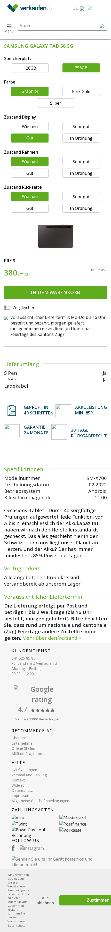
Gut (29, 138)
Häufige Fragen (24, 769)
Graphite (29, 91)
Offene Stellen (23, 748)
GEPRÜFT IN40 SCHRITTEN (38, 410)
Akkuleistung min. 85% (91, 410)
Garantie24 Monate (36, 430)
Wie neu (30, 126)
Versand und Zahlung (29, 774)
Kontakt (18, 780)
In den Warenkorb (55, 292)
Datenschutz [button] (16, 925)
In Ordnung (81, 138)
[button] (78, 8)
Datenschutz (22, 790)
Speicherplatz (18, 58)
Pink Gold (81, 91)
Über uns (19, 737)
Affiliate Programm (27, 753)
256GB (81, 68)
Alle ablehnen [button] (45, 900)
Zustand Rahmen (21, 152)
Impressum (21, 795)
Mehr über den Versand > (52, 638)
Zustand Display (20, 117)
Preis (9, 260)
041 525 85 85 (23, 658)
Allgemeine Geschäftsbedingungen (40, 800)
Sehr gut (81, 126)
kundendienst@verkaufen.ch (35, 663)
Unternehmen (23, 743)
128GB (29, 68)
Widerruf (19, 785)
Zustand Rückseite (23, 187)
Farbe (9, 82)
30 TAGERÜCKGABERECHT (89, 433)
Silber (55, 103)
